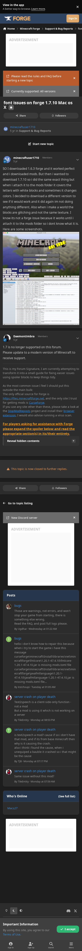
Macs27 (12, 808)
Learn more (7, 7)
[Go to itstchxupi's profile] (9, 639)
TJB (20, 761)
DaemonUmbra (23, 336)
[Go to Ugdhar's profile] (9, 606)
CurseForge (36, 402)
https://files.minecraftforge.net (23, 398)
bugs (17, 606)
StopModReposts (19, 411)
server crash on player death (35, 697)
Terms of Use (11, 934)
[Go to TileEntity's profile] (9, 697)
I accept (70, 929)
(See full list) (66, 796)
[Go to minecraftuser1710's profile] (6, 129)
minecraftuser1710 (22, 127)
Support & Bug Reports (35, 131)
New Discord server (24, 518)
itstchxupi (24, 687)
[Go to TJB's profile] (9, 730)
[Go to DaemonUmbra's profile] (7, 338)
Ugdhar (22, 629)
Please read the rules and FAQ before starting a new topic (33, 78)
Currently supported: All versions (33, 91)
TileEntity (23, 720)
